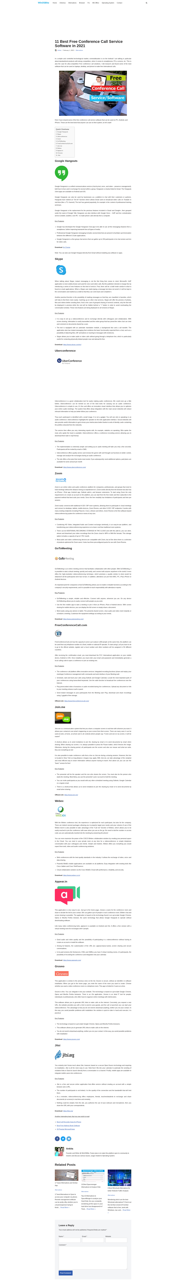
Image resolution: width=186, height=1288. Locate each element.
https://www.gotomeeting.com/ (73, 619)
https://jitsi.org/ (68, 1111)
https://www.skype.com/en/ (72, 344)
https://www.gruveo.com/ (71, 1039)
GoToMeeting (61, 141)
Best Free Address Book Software (68, 1125)
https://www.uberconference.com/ (74, 467)
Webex (59, 148)
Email (84, 1236)
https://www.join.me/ (71, 795)
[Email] (68, 1138)
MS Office (95, 3)
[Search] (146, 3)
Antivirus (63, 3)
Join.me (59, 146)
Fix (89, 3)
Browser (82, 3)
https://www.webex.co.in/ (71, 875)
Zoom (59, 139)
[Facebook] (57, 1138)
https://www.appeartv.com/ (72, 960)
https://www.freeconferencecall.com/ (76, 701)
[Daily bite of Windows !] (43, 3)
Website (108, 1236)
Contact (119, 3)
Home (55, 3)
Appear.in (60, 150)
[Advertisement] (93, 24)
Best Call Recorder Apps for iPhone (69, 1122)
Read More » (64, 1207)
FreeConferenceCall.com (65, 143)
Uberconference (62, 136)
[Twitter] (63, 1138)
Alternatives (72, 3)
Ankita (59, 50)
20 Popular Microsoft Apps (66, 1129)
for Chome (66, 247)
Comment (62, 1245)
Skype (59, 134)
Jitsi (59, 155)
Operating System (108, 3)
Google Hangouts (62, 132)
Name (61, 1236)
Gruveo (60, 153)
